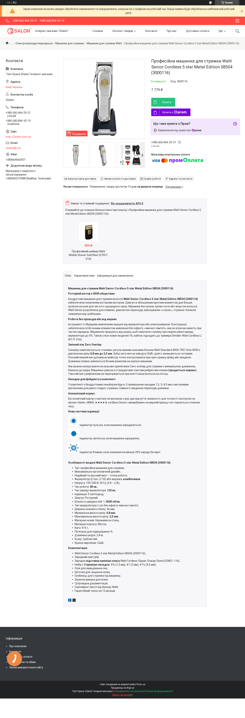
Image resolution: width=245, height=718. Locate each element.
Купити (166, 102)
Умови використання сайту (26, 667)
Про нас (171, 30)
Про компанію (18, 646)
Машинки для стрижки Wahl (104, 43)
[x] (74, 600)
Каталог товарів (123, 30)
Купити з (167, 112)
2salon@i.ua (13, 148)
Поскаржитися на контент (128, 691)
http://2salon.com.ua (18, 136)
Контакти (151, 30)
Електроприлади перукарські (34, 43)
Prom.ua (140, 684)
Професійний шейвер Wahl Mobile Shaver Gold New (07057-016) (88, 255)
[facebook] (69, 600)
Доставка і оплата (197, 30)
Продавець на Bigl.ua (122, 687)
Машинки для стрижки (69, 43)
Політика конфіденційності (158, 691)
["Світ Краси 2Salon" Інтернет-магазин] (19, 31)
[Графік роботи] (237, 21)
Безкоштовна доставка (82, 178)
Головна (98, 30)
